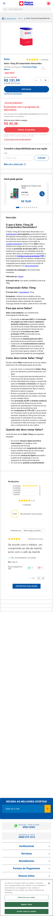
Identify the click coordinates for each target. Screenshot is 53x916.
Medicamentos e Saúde (12, 18)
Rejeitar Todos (26, 904)
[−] (36, 80)
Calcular (42, 158)
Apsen (20, 276)
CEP (5, 153)
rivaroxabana (24, 292)
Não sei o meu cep (13, 164)
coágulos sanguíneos (14, 244)
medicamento (11, 234)
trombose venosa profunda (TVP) (30, 256)
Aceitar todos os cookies (26, 911)
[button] (17, 207)
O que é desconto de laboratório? (17, 139)
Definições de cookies (26, 897)
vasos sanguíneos (31, 266)
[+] (45, 80)
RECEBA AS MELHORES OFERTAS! (26, 801)
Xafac (7, 59)
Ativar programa (26, 130)
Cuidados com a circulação (20, 18)
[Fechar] (49, 883)
